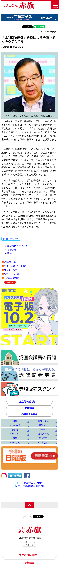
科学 (15, 438)
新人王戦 (43, 438)
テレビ (15, 429)
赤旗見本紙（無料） (29, 401)
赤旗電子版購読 (29, 414)
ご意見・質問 (29, 545)
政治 (9, 253)
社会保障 (11, 249)
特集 (15, 421)
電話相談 (43, 425)
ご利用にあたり (28, 541)
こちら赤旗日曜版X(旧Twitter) (30, 486)
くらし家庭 (15, 425)
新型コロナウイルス (17, 246)
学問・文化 (43, 421)
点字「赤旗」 (43, 442)
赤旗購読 (29, 408)
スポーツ (43, 429)
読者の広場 (43, 434)
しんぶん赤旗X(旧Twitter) (30, 483)
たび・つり (15, 434)
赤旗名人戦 (15, 442)
